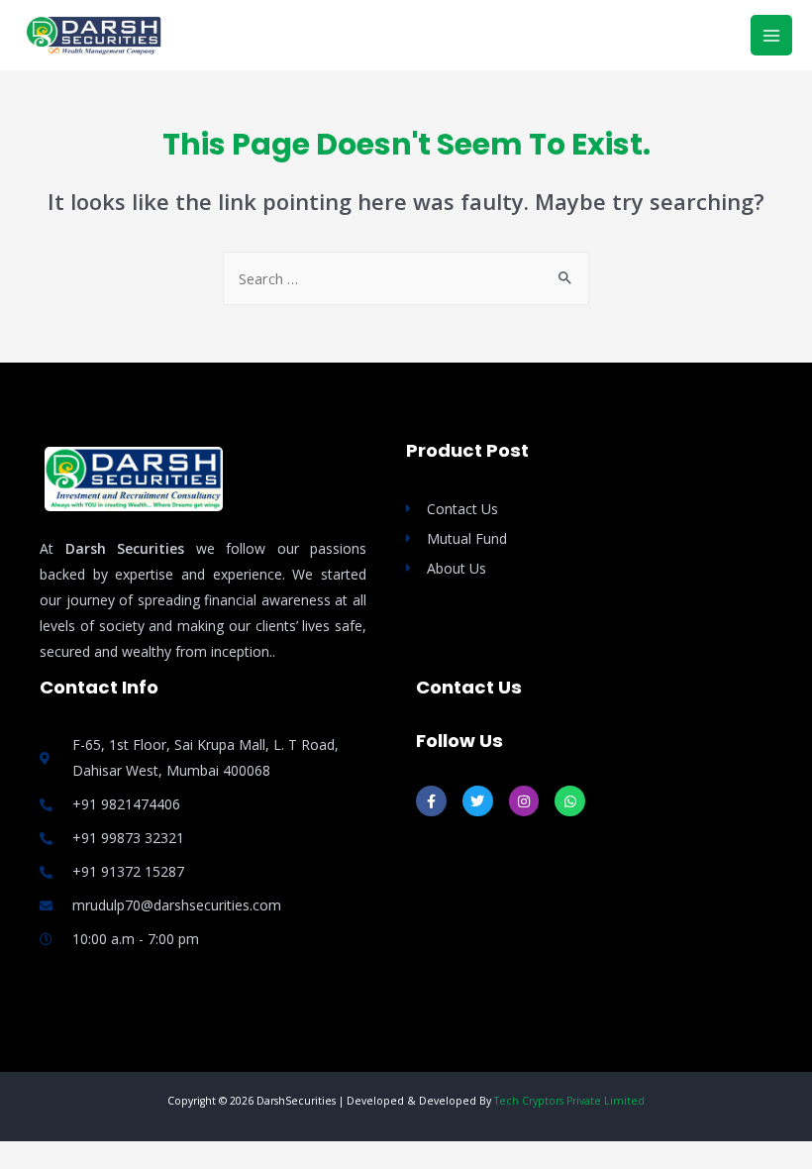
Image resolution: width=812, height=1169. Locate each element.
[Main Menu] (771, 35)
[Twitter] (477, 801)
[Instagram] (524, 801)
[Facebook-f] (431, 801)
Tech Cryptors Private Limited (569, 1101)
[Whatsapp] (570, 801)
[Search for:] (406, 278)
